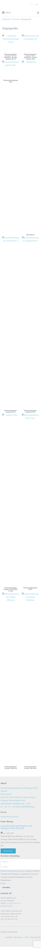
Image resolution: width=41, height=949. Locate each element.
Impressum (18, 937)
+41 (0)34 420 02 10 (13, 903)
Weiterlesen (8, 851)
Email (3, 883)
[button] (32, 4)
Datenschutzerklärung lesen (12, 871)
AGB (26, 937)
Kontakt (8, 937)
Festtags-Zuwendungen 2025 (13, 800)
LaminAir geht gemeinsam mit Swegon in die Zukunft (16, 827)
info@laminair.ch (6, 906)
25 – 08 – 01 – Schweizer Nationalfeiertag (18, 807)
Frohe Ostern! (6, 794)
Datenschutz (35, 937)
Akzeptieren (29, 871)
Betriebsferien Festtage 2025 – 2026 (15, 804)
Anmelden (6, 887)
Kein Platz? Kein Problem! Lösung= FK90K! (18, 797)
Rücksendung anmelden (10, 817)
